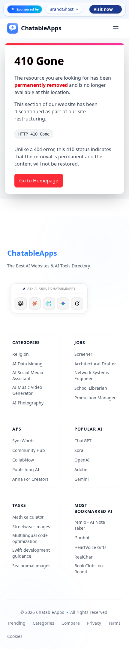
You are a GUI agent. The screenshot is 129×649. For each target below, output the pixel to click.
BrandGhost (62, 9)
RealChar (83, 557)
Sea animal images (31, 565)
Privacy (94, 623)
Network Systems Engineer (91, 375)
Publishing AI (25, 469)
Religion (20, 354)
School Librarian (90, 388)
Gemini (81, 479)
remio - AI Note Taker (89, 525)
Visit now (106, 9)
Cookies (14, 636)
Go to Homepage (38, 180)
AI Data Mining (27, 364)
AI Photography (28, 403)
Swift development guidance (31, 553)
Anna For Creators (30, 479)
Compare (71, 623)
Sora (78, 450)
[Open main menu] (116, 28)
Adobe (80, 469)
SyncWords (23, 440)
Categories (43, 623)
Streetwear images (31, 526)
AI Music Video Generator (27, 390)
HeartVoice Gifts (90, 547)
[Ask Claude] (35, 303)
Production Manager (95, 398)
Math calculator (28, 517)
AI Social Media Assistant (27, 375)
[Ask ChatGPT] (21, 303)
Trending (16, 623)
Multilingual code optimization (30, 538)
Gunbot (81, 538)
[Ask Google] (63, 303)
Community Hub (28, 450)
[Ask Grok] (77, 303)
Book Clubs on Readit (88, 568)
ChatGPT (83, 440)
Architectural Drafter (95, 364)
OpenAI (82, 460)
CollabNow (23, 460)
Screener (83, 354)
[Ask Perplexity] (49, 303)
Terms (114, 623)
